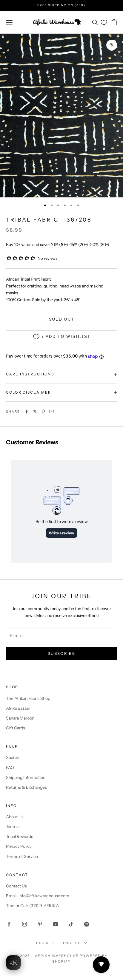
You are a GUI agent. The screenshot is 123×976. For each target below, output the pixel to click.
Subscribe (61, 653)
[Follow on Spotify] (87, 924)
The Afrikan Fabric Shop (28, 698)
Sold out (61, 319)
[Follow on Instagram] (24, 924)
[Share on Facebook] (26, 411)
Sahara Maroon (20, 718)
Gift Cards (15, 728)
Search (12, 757)
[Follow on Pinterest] (40, 924)
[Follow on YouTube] (56, 924)
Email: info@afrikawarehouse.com (37, 895)
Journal (12, 826)
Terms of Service (22, 856)
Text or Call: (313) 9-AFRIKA (32, 905)
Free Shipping (52, 5)
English (72, 943)
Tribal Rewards (19, 836)
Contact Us (16, 886)
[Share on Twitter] (35, 411)
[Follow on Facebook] (9, 924)
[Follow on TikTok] (71, 924)
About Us (15, 816)
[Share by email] (51, 411)
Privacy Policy (18, 846)
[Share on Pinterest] (43, 411)
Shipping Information (25, 777)
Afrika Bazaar (18, 708)
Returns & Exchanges (26, 787)
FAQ (10, 767)
